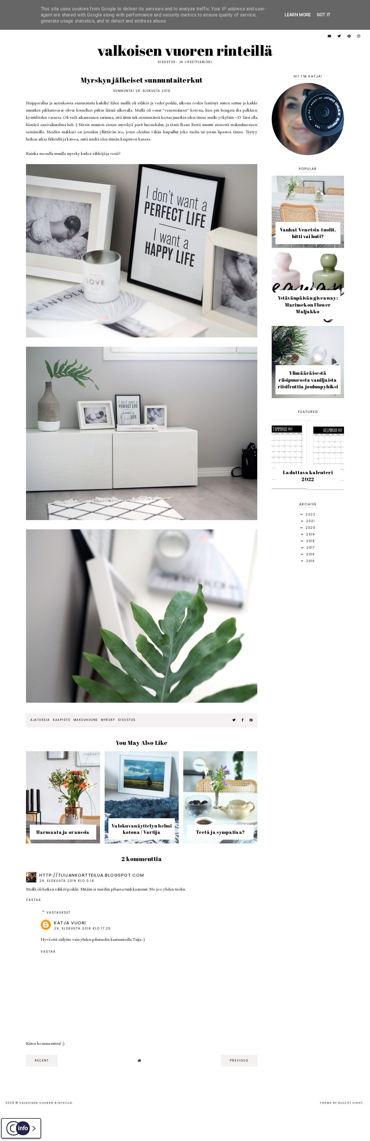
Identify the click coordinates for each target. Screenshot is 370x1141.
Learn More (298, 14)
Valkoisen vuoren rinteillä (185, 50)
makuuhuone (85, 720)
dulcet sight (350, 1103)
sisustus (127, 720)
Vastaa (33, 900)
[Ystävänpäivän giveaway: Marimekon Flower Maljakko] (308, 321)
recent (42, 1060)
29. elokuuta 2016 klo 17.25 (82, 928)
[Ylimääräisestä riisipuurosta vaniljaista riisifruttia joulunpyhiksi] (308, 396)
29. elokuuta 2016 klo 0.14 (66, 881)
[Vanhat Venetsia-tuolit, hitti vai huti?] (308, 246)
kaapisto (61, 720)
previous (239, 1060)
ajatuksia (40, 720)
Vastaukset (59, 912)
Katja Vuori (70, 923)
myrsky (108, 720)
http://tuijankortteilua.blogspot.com (91, 875)
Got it (324, 14)
